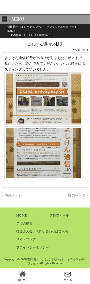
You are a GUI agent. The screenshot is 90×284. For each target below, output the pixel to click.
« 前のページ (12, 195)
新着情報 (16, 35)
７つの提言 (24, 223)
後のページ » (78, 195)
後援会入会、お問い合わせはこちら (42, 231)
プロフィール (59, 215)
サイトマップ (26, 239)
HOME (21, 215)
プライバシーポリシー (32, 247)
